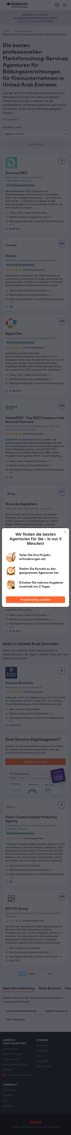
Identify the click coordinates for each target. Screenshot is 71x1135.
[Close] (65, 532)
